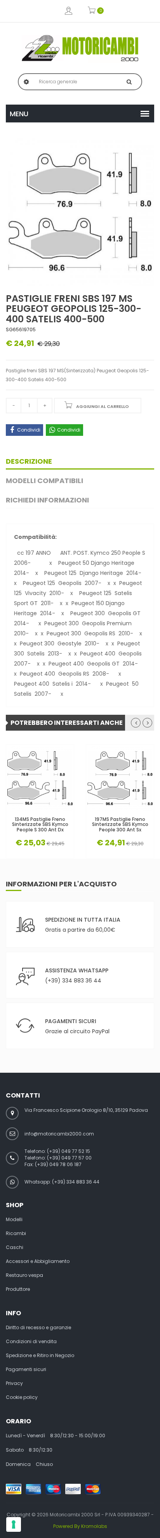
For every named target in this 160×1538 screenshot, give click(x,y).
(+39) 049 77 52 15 (68, 1151)
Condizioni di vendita (31, 1341)
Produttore (18, 1289)
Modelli (14, 1219)
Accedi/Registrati (68, 11)
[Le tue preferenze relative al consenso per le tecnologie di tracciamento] (13, 1524)
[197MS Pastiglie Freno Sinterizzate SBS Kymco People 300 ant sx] (120, 778)
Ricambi (16, 1233)
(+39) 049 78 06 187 (58, 1164)
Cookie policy (22, 1397)
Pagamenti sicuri (26, 1369)
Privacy (14, 1383)
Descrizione (29, 461)
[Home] (80, 48)
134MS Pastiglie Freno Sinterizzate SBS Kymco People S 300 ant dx (40, 824)
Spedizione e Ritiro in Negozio (40, 1355)
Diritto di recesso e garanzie (38, 1328)
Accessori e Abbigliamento (38, 1261)
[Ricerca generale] (129, 81)
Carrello (92, 11)
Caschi (14, 1247)
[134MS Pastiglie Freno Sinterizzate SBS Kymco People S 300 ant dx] (40, 778)
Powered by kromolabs (80, 1526)
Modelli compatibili (44, 480)
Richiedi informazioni (47, 500)
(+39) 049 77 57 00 (69, 1157)
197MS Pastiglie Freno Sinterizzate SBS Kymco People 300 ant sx (120, 824)
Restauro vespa (24, 1275)
